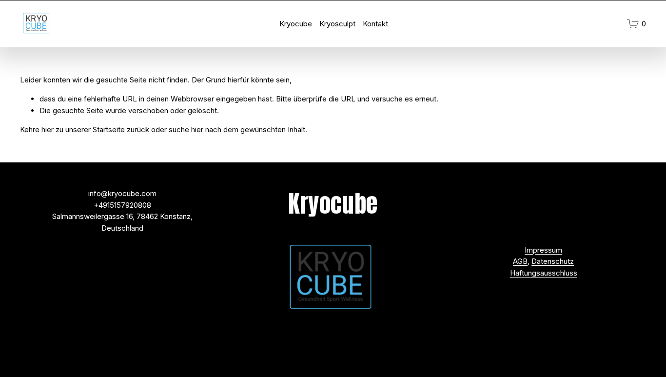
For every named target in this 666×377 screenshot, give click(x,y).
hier (47, 129)
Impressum (543, 250)
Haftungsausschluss (543, 273)
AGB (520, 261)
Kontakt (375, 23)
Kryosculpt (337, 23)
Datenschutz (552, 261)
